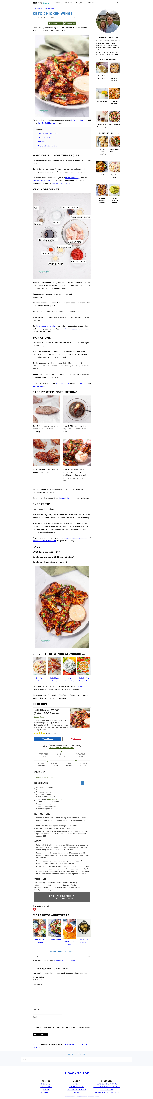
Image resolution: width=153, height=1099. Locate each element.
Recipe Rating (38, 977)
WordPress (91, 1096)
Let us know (60, 898)
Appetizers (46, 1087)
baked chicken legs (72, 178)
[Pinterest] (34, 909)
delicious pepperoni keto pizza (77, 329)
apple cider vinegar (54, 799)
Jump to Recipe (56, 23)
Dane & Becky (39, 717)
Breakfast (46, 1084)
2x (85, 783)
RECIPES (58, 3)
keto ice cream (39, 386)
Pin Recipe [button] (77, 739)
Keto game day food (107, 1084)
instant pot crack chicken (46, 326)
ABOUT (91, 3)
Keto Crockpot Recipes (107, 1092)
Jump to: (39, 129)
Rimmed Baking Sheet (45, 777)
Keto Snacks (106, 1090)
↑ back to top (76, 1073)
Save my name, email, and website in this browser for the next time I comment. (62, 1028)
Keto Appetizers (50, 8)
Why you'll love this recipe (48, 133)
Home (35, 8)
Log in (97, 1096)
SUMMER (69, 3)
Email (35, 1017)
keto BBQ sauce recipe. (61, 183)
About (76, 1084)
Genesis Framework (82, 1096)
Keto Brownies (81, 383)
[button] (35, 733)
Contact (76, 1092)
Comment (37, 985)
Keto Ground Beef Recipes (106, 1087)
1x (82, 783)
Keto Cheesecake (63, 383)
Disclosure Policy (76, 1090)
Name (36, 1010)
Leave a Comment (84, 17)
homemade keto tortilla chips (44, 541)
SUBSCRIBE (80, 3)
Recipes (40, 8)
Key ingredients (44, 137)
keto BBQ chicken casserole (44, 181)
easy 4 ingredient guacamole (75, 538)
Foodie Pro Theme (70, 1096)
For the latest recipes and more (61, 748)
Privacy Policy (76, 1087)
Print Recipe (70, 23)
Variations (42, 142)
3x (88, 783)
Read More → (115, 54)
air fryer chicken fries (78, 120)
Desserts (46, 1092)
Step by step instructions (48, 146)
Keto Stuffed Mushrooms (47, 123)
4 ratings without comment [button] (64, 960)
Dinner (46, 1090)
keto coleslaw (64, 498)
